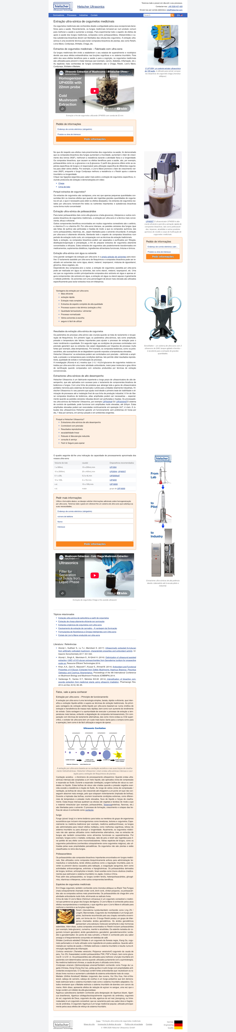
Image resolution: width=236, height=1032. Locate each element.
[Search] (172, 15)
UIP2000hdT (121, 401)
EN (178, 15)
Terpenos (107, 804)
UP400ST (150, 221)
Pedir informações (95, 139)
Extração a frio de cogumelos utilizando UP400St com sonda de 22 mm (94, 115)
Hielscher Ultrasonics (90, 6)
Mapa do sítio (89, 1024)
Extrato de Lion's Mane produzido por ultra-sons (79, 635)
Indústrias (83, 15)
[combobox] (157, 15)
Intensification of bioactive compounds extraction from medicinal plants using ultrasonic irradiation (97, 680)
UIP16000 (114, 484)
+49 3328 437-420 (175, 6)
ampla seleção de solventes (113, 256)
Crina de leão (64, 186)
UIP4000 (113, 480)
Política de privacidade (134, 1024)
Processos (71, 15)
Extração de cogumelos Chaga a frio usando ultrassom (95, 599)
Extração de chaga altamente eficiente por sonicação (81, 621)
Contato (94, 15)
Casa (98, 1021)
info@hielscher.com (175, 10)
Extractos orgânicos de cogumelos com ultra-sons (80, 624)
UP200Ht (113, 471)
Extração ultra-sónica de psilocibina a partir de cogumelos (83, 617)
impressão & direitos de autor (109, 1024)
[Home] (63, 6)
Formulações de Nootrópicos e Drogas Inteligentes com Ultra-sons (87, 631)
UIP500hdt (107, 401)
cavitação (89, 810)
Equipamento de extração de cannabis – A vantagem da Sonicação (87, 628)
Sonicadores (58, 15)
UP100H (113, 467)
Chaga (61, 183)
